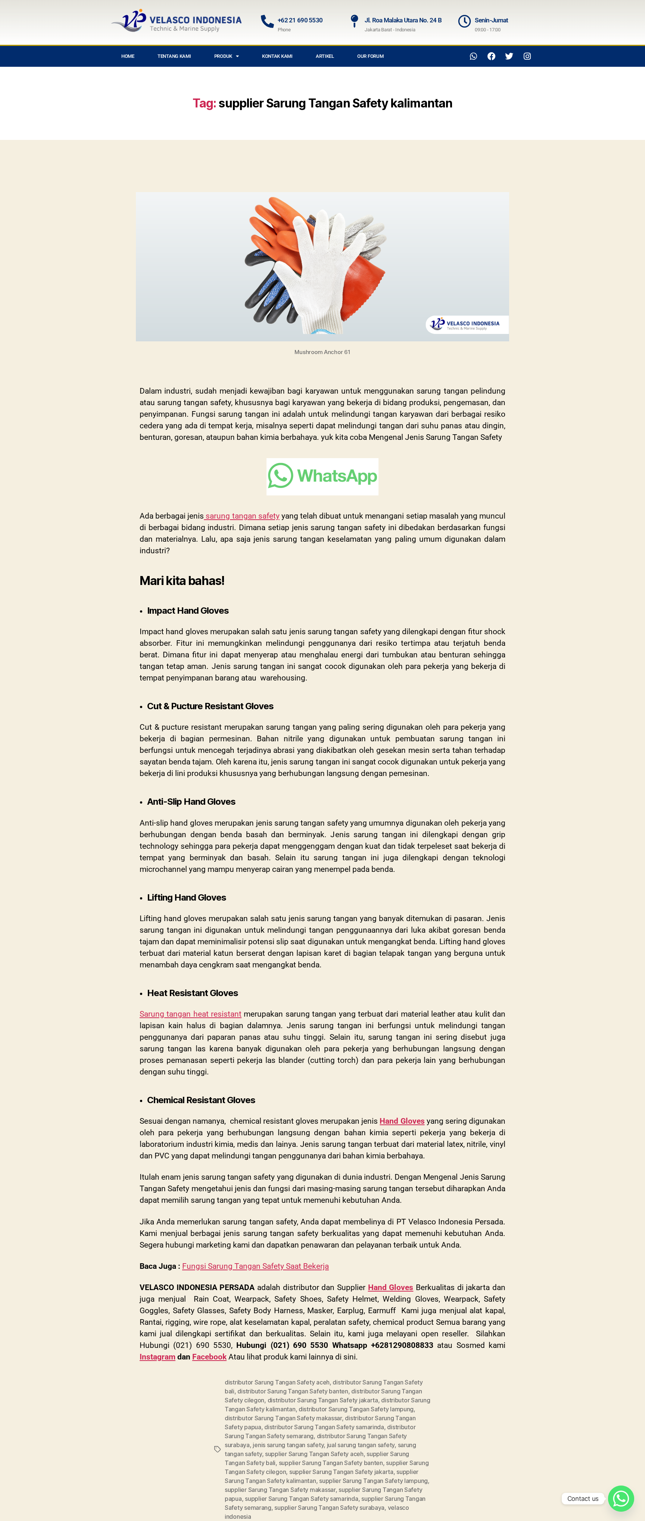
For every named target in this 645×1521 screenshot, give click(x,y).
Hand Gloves (402, 1121)
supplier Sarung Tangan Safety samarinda (301, 1498)
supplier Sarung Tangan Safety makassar (280, 1489)
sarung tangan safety (241, 515)
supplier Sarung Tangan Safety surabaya (329, 1507)
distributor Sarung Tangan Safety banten (292, 1391)
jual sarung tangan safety (361, 1445)
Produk (223, 56)
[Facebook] (491, 56)
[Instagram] (527, 56)
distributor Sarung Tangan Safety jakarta (323, 1400)
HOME (127, 56)
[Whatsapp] (473, 56)
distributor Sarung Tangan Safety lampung (356, 1409)
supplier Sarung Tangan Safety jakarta (341, 1471)
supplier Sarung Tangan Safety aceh (314, 1454)
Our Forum (370, 56)
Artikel (325, 56)
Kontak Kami (277, 56)
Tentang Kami (174, 56)
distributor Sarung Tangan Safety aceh (277, 1382)
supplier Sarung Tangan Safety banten (331, 1463)
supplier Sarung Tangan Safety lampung (373, 1480)
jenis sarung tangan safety (288, 1445)
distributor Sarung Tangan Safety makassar (283, 1418)
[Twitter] (509, 56)
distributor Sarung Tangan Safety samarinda (324, 1427)
